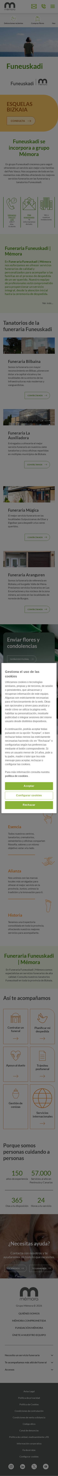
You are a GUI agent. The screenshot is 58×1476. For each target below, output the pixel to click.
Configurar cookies (29, 795)
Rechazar (29, 805)
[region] (29, 738)
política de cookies (17, 776)
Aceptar (29, 786)
